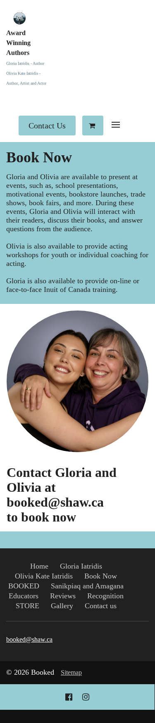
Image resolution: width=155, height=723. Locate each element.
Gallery (62, 606)
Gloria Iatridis (81, 566)
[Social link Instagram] (85, 697)
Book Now (39, 157)
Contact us (101, 606)
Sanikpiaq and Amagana (87, 586)
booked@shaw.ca (29, 639)
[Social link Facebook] (68, 697)
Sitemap (71, 672)
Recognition (105, 596)
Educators (23, 596)
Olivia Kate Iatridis (44, 576)
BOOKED (23, 586)
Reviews (63, 596)
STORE (27, 606)
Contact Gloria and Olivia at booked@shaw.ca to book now (62, 494)
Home (39, 566)
